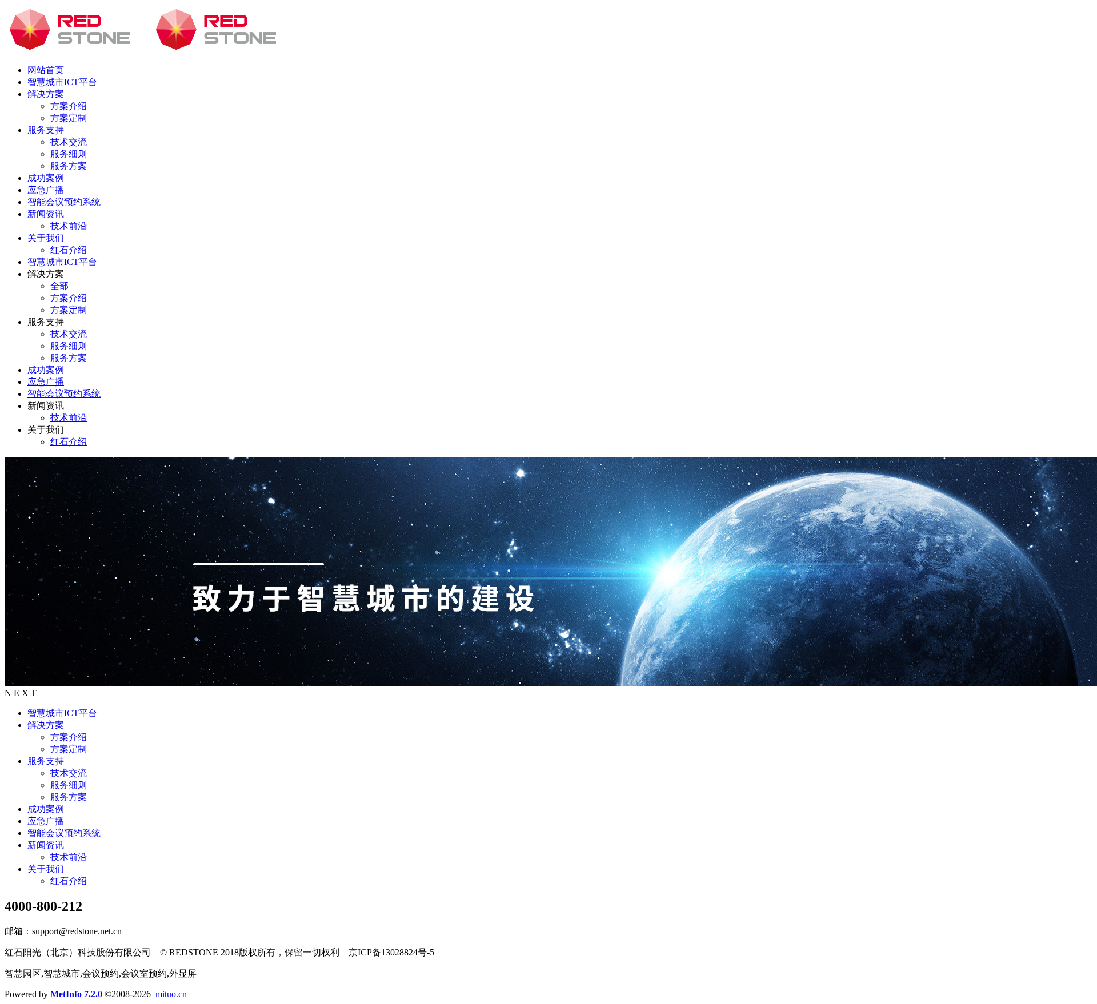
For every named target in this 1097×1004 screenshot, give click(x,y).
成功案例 (45, 809)
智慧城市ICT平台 (62, 713)
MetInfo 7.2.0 (76, 994)
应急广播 (45, 821)
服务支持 (45, 761)
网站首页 (45, 70)
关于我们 (45, 869)
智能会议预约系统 (64, 833)
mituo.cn (171, 994)
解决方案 (45, 725)
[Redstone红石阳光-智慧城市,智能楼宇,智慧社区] (150, 50)
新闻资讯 (45, 845)
